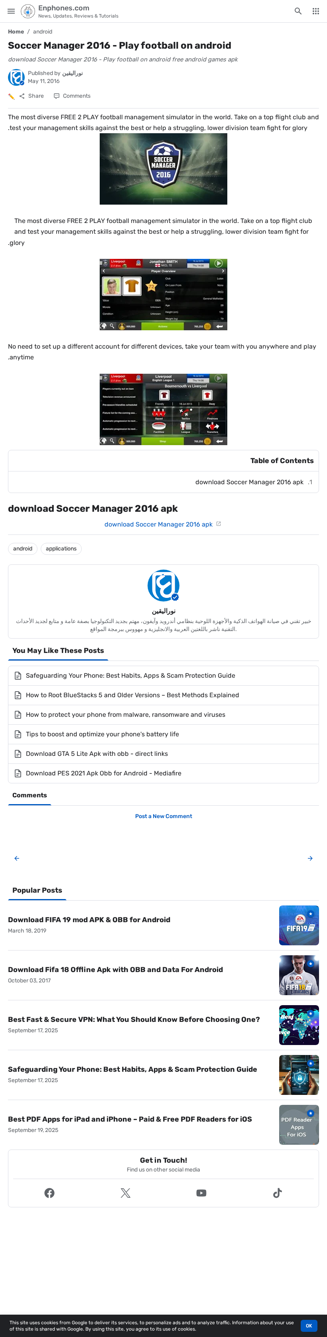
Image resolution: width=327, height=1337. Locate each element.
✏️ (11, 96)
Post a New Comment (163, 816)
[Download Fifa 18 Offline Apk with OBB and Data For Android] (299, 975)
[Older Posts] (308, 858)
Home (16, 31)
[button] (49, 1193)
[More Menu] (316, 11)
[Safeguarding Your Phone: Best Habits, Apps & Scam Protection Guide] (299, 1075)
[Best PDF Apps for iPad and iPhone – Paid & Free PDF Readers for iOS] (299, 1125)
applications (61, 548)
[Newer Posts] (17, 858)
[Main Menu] (11, 11)
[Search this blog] (298, 11)
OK (309, 1326)
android (42, 31)
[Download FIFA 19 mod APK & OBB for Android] (299, 925)
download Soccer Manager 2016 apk (248, 482)
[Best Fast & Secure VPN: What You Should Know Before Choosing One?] (299, 1025)
